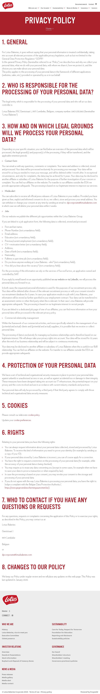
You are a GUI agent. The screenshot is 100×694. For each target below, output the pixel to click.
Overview (5, 652)
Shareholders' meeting (61, 658)
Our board (56, 652)
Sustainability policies (61, 638)
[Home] (8, 6)
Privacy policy (46, 692)
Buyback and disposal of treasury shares (18, 661)
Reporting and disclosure (62, 635)
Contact (91, 4)
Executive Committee (10, 635)
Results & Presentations (11, 655)
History (5, 629)
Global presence (8, 638)
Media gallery (7, 677)
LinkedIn (96, 4)
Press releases (7, 674)
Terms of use (34, 692)
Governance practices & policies (64, 661)
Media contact (7, 683)
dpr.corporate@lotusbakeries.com (82, 203)
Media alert (6, 680)
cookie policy (34, 415)
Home (49, 28)
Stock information (9, 658)
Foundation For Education (62, 632)
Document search (81, 4)
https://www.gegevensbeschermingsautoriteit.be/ (27, 488)
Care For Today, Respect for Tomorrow (67, 629)
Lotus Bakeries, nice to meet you (15, 632)
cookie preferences (22, 420)
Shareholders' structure (61, 655)
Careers (94, 8)
